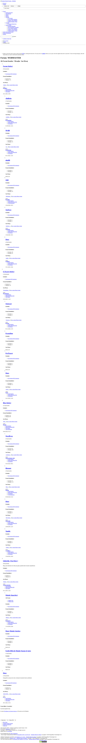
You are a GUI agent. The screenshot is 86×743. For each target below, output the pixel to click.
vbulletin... (8, 117)
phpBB (8, 160)
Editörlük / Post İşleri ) (10, 561)
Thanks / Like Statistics (12, 20)
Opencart (9, 304)
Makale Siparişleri (12, 595)
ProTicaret (9, 353)
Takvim (7, 16)
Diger (7, 239)
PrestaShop (9, 333)
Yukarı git (5, 725)
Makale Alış (10, 600)
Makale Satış (10, 601)
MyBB (8, 130)
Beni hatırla (6, 8)
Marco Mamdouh (14, 733)
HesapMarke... (6, 290)
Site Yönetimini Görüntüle (13, 27)
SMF (7, 180)
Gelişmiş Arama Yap (7, 38)
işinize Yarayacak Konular (8, 31)
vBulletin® (8, 729)
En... (7, 146)
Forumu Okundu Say (12, 24)
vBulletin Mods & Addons (36, 734)
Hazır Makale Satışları (13, 631)
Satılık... (5, 85)
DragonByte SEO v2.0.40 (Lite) (23, 734)
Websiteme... (8, 196)
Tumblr (8, 531)
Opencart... (8, 320)
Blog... (4, 421)
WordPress (9, 436)
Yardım (4, 4)
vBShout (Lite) (13, 738)
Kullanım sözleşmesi (7, 724)
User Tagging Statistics (12, 19)
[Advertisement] (43, 48)
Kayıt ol (4, 3)
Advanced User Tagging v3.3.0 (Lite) (20, 739)
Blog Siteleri (7, 403)
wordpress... (8, 454)
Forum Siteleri (8, 66)
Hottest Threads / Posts (12, 21)
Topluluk (7, 17)
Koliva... (7, 389)
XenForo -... (8, 226)
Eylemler (7, 22)
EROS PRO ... (6, 693)
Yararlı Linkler (8, 25)
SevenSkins (9, 731)
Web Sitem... (8, 517)
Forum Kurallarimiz (7, 33)
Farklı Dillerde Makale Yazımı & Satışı (18, 651)
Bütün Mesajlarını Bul (10, 90)
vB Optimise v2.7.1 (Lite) (20, 737)
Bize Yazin (5, 722)
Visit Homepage (11, 203)
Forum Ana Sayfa (9, 12)
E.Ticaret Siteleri (8, 271)
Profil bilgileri (8, 89)
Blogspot (8, 468)
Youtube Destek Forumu (8, 723)
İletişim (4, 34)
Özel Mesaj (8, 91)
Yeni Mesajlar (8, 13)
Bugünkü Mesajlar (11, 26)
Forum (4, 11)
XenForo (8, 210)
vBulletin (8, 98)
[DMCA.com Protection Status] (43, 742)
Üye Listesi (10, 18)
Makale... (5, 581)
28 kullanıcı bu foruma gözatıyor (10, 711)
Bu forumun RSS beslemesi (11, 73)
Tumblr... (7, 547)
